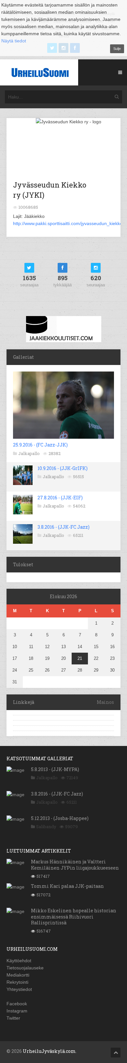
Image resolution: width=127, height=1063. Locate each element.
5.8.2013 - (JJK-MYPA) (55, 769)
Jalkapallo (29, 453)
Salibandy (46, 826)
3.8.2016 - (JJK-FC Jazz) (63, 527)
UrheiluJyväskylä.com (49, 1051)
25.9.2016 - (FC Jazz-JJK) (40, 445)
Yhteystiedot (19, 989)
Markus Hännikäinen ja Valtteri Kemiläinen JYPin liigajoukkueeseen (75, 864)
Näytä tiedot (13, 40)
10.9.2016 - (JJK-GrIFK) (62, 468)
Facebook (17, 1003)
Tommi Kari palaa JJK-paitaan (67, 886)
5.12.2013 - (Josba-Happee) (60, 818)
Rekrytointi (17, 982)
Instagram (17, 1010)
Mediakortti (18, 975)
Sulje (117, 49)
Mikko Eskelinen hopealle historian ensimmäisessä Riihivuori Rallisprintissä (73, 916)
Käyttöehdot (19, 960)
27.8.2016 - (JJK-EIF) (60, 497)
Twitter (13, 1018)
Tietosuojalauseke (25, 967)
